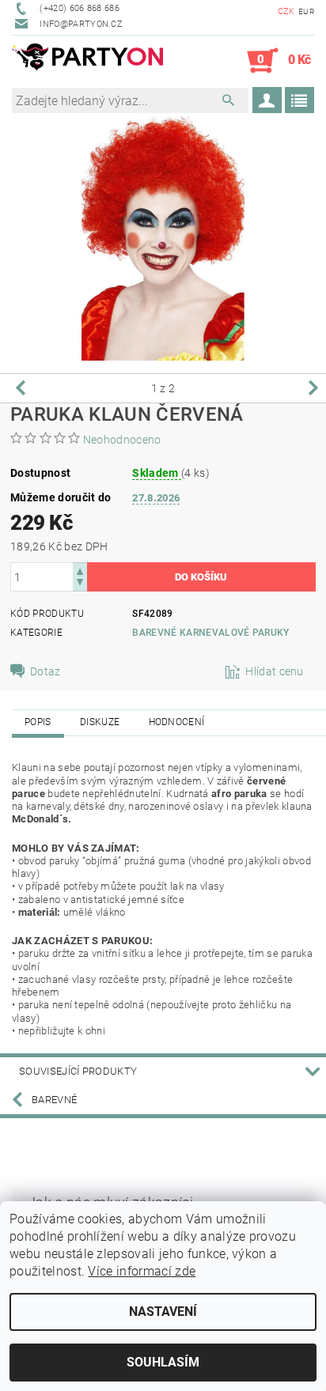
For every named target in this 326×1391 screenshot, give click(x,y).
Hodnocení (177, 722)
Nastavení (163, 1311)
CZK (286, 11)
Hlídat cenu (274, 671)
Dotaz (45, 671)
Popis (38, 722)
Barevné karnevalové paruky (210, 632)
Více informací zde (141, 1271)
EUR (306, 11)
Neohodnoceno (122, 439)
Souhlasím (163, 1362)
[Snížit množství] (80, 584)
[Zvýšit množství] (80, 569)
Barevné (54, 1100)
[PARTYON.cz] (87, 60)
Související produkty (78, 1071)
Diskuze (99, 722)
